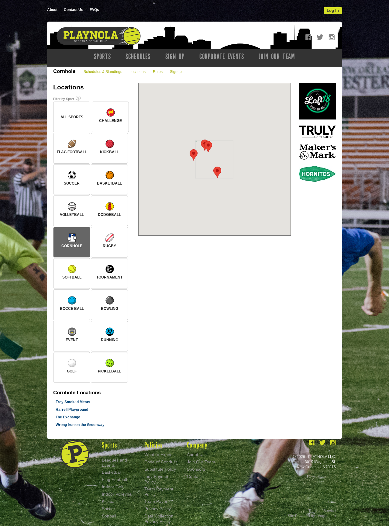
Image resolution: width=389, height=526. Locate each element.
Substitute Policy (160, 469)
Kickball (109, 501)
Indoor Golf (112, 486)
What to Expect (159, 454)
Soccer (108, 508)
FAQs (94, 10)
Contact (194, 476)
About (52, 10)
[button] (194, 155)
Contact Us (73, 10)
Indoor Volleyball (117, 494)
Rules (158, 72)
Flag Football (114, 479)
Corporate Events (221, 56)
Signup (176, 72)
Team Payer (155, 501)
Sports (102, 56)
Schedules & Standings (103, 72)
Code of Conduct (160, 461)
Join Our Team (277, 56)
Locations (137, 72)
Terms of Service (322, 511)
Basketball (112, 472)
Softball (109, 516)
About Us (196, 454)
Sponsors (196, 469)
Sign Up (175, 56)
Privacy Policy (157, 508)
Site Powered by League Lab (312, 516)
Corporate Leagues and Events (114, 460)
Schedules (138, 56)
